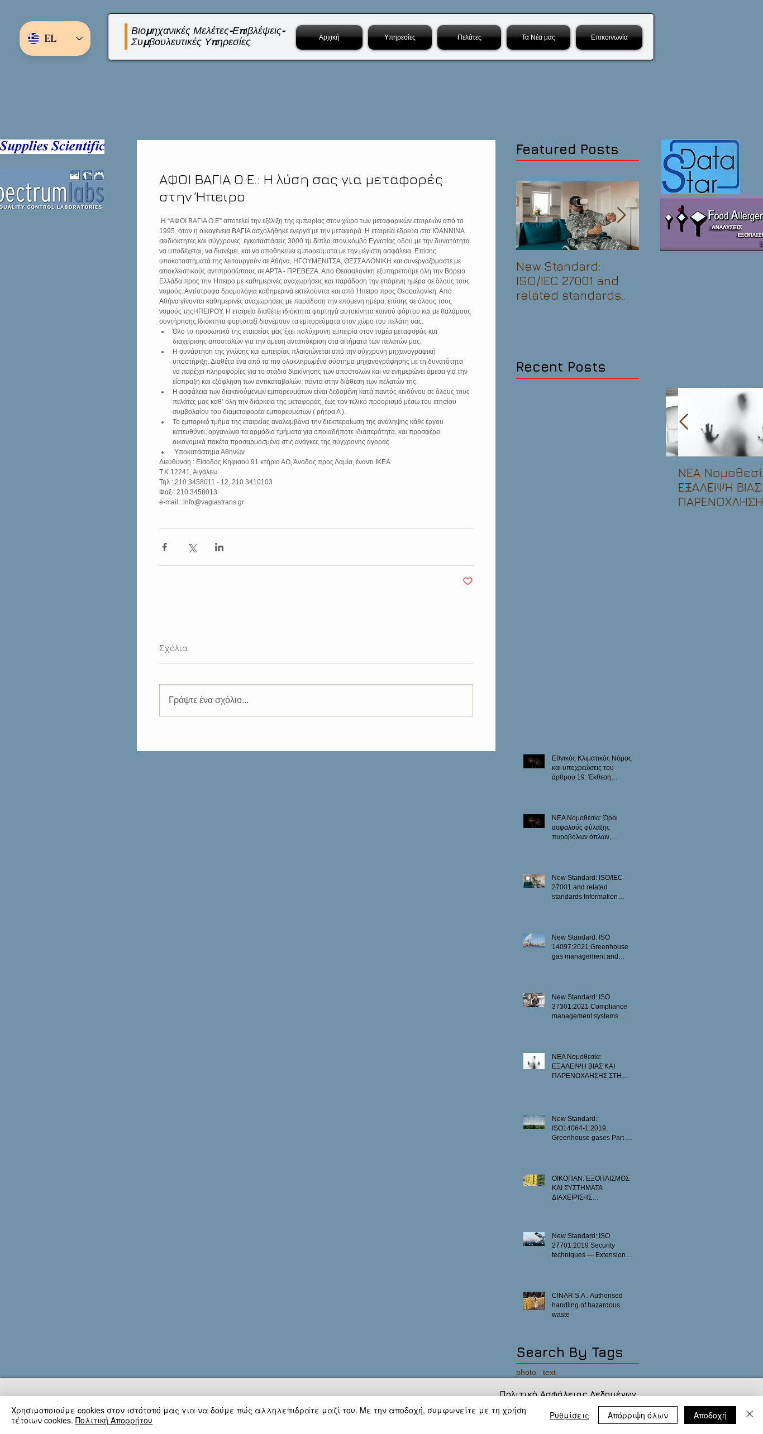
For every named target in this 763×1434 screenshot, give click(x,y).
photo (526, 1372)
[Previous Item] (684, 422)
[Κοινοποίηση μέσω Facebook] (164, 547)
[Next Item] (621, 215)
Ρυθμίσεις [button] (569, 1415)
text (549, 1372)
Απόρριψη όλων (638, 1415)
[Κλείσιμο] (749, 1415)
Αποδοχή (710, 1415)
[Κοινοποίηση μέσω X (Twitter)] (192, 547)
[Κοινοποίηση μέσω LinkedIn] (219, 547)
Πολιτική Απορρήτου (113, 1420)
